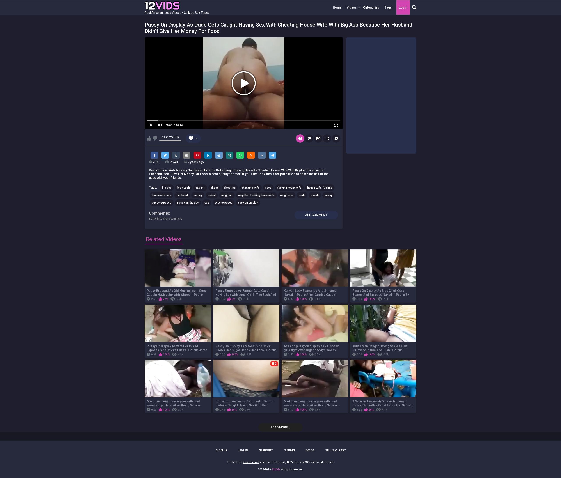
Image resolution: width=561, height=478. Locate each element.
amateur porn (251, 462)
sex (206, 202)
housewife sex (161, 195)
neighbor (227, 195)
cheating (230, 187)
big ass (167, 187)
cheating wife (250, 187)
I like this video (149, 138)
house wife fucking (319, 187)
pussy (328, 195)
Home (337, 7)
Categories (371, 7)
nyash (315, 195)
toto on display (248, 202)
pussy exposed (161, 202)
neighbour (286, 195)
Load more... (280, 427)
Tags (388, 7)
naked (212, 195)
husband (182, 195)
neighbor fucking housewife (256, 195)
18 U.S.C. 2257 (335, 450)
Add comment (316, 215)
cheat (214, 187)
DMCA (310, 450)
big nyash (183, 187)
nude (302, 195)
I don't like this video (155, 138)
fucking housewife (289, 187)
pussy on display (188, 202)
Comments (159, 213)
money (198, 195)
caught (200, 187)
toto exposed (224, 202)
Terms (289, 450)
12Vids (276, 469)
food (268, 187)
